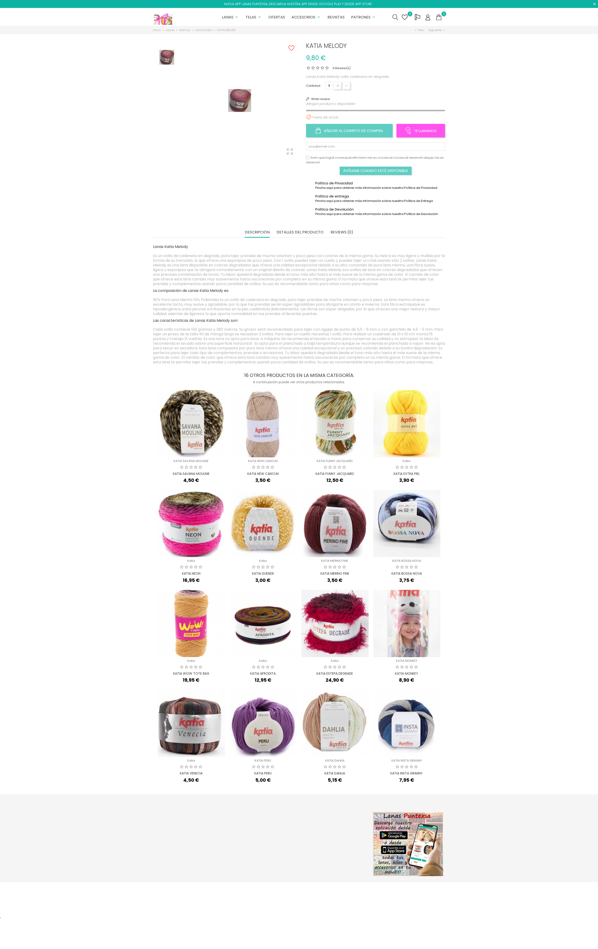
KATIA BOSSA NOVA (406, 561)
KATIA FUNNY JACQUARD (335, 461)
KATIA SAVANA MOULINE (191, 461)
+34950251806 (170, 849)
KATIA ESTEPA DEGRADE (335, 673)
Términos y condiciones (295, 843)
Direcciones (335, 845)
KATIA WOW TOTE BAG (191, 673)
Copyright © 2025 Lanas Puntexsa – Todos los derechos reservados (204, 888)
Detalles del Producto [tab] (300, 232)
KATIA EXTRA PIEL (407, 473)
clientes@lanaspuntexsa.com (181, 863)
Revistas (336, 17)
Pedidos (332, 831)
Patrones (363, 17)
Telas (254, 17)
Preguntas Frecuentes (293, 850)
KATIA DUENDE (263, 573)
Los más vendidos (241, 838)
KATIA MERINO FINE (334, 561)
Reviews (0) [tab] (342, 232)
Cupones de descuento (344, 853)
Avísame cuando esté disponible (375, 170)
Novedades (236, 831)
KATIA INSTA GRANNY (407, 760)
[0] (438, 17)
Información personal (342, 824)
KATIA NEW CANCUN (263, 461)
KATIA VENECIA (191, 773)
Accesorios (306, 17)
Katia (406, 461)
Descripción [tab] (257, 232)
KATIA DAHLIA (335, 760)
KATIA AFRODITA (263, 673)
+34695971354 (170, 856)
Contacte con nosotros (294, 858)
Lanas (230, 17)
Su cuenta (336, 814)
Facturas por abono (341, 838)
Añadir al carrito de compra (353, 130)
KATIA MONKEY (406, 661)
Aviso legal (285, 836)
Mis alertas (334, 860)
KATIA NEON (191, 573)
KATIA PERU (263, 760)
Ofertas (276, 17)
